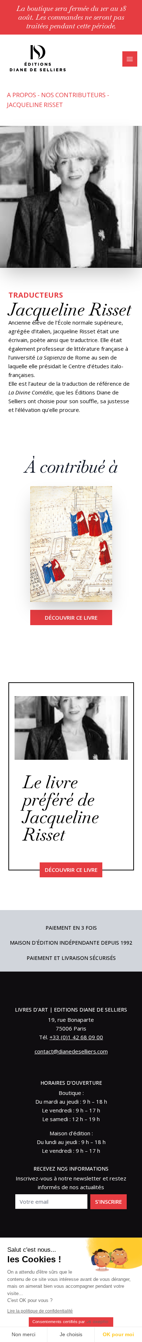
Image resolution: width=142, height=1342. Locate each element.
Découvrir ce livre (71, 617)
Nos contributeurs (73, 95)
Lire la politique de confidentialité (40, 1311)
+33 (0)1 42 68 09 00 (76, 1037)
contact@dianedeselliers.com (71, 1051)
